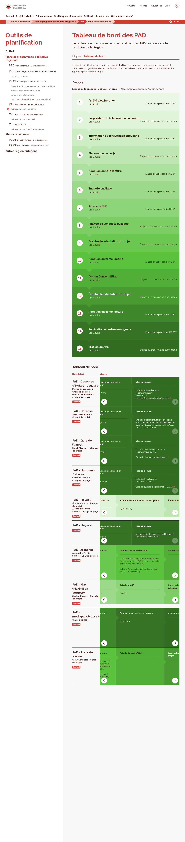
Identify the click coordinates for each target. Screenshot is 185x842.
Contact (76, 402)
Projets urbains (24, 16)
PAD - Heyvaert (83, 525)
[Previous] (104, 402)
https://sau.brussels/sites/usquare (154, 398)
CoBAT (10, 51)
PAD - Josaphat (82, 549)
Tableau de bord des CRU (23, 119)
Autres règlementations (21, 151)
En (178, 22)
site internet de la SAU (163, 487)
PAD (82, 22)
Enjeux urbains (43, 16)
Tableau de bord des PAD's (23, 109)
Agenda (143, 6)
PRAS (28, 81)
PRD (27, 65)
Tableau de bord (95, 56)
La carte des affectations (22, 95)
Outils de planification (96, 16)
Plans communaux (18, 134)
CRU (26, 114)
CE (17, 124)
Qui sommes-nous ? (122, 16)
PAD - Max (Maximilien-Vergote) (80, 588)
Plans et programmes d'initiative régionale (55, 22)
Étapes (76, 56)
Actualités (132, 6)
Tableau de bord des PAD (100, 22)
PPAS (29, 145)
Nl (174, 22)
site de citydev (160, 457)
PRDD (32, 71)
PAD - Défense (82, 411)
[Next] (175, 513)
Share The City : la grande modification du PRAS (33, 86)
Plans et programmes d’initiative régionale (27, 58)
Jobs (167, 6)
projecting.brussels (19, 76)
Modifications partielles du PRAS (25, 91)
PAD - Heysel (81, 499)
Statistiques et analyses (68, 16)
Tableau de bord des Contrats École (27, 129)
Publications (156, 6)
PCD (28, 139)
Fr (170, 22)
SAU (140, 390)
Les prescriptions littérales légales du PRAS (31, 99)
